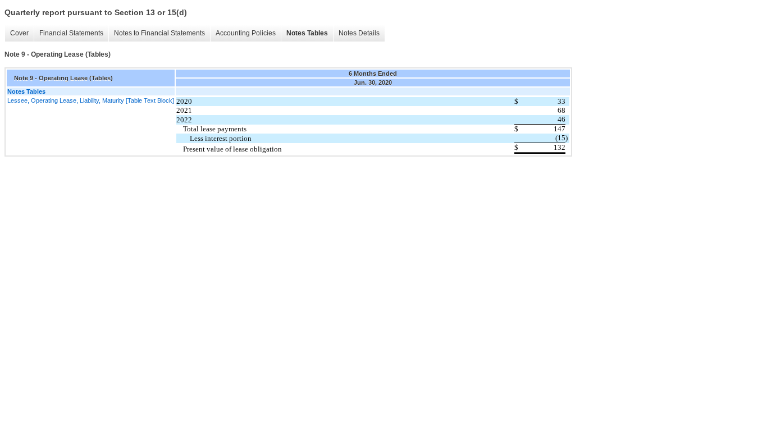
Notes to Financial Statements (159, 33)
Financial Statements (71, 33)
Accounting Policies (246, 33)
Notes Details (359, 33)
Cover (19, 33)
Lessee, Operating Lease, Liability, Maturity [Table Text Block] (90, 100)
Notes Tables (307, 33)
